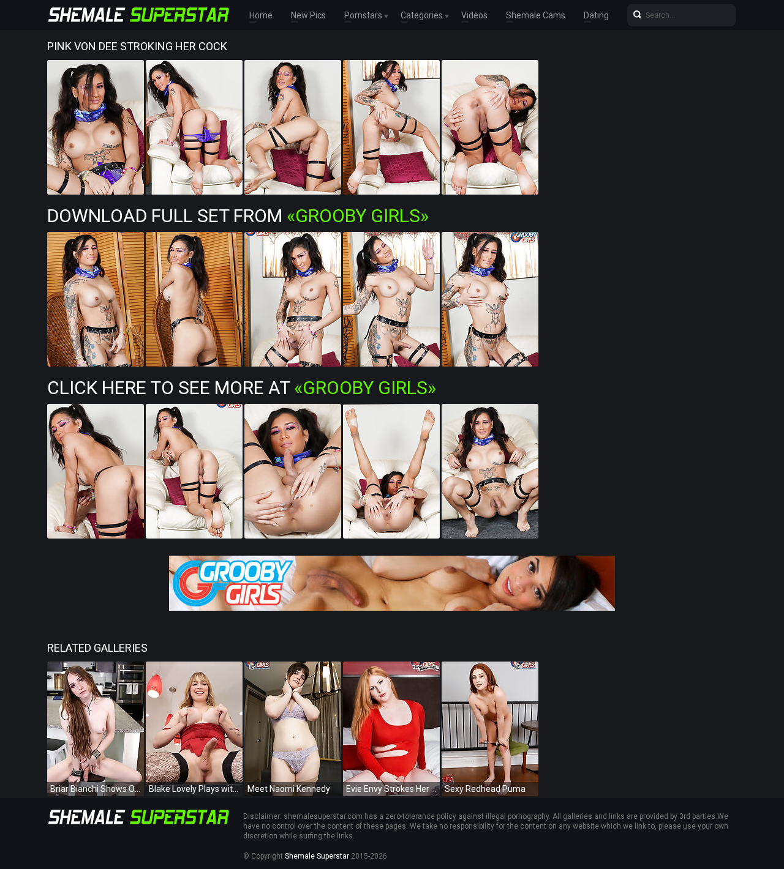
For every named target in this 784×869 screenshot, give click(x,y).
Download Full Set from (238, 215)
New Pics (308, 15)
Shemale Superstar (317, 856)
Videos (474, 15)
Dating (596, 15)
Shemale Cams (535, 15)
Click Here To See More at (241, 387)
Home (261, 15)
